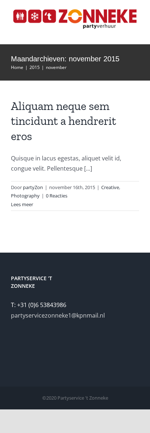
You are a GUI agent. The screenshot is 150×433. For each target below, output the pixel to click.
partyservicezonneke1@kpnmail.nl (58, 315)
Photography (25, 195)
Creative (110, 187)
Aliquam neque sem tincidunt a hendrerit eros (63, 121)
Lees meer (22, 204)
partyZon (33, 187)
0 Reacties (56, 195)
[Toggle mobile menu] (136, 33)
